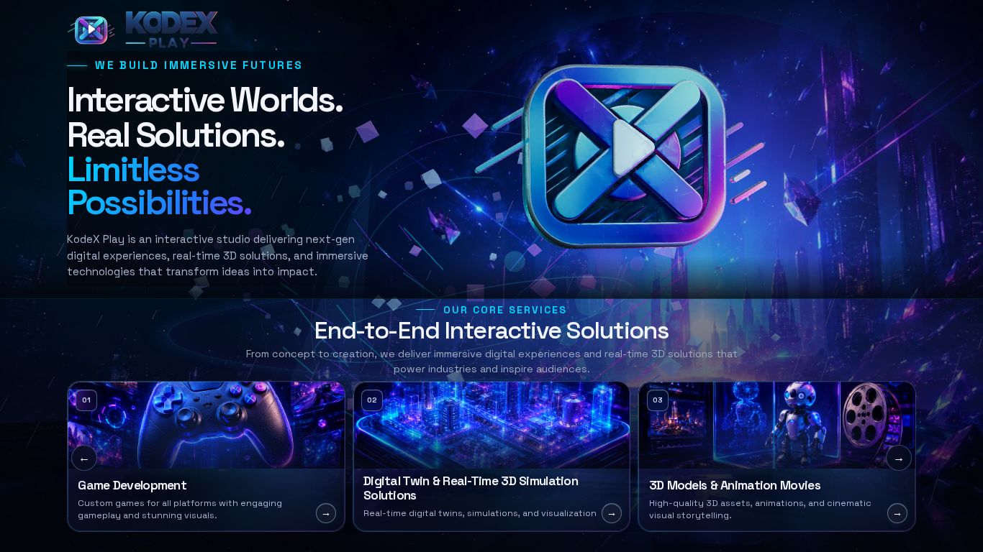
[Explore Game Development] (206, 456)
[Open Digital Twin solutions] (491, 456)
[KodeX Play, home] (146, 30)
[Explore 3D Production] (776, 456)
